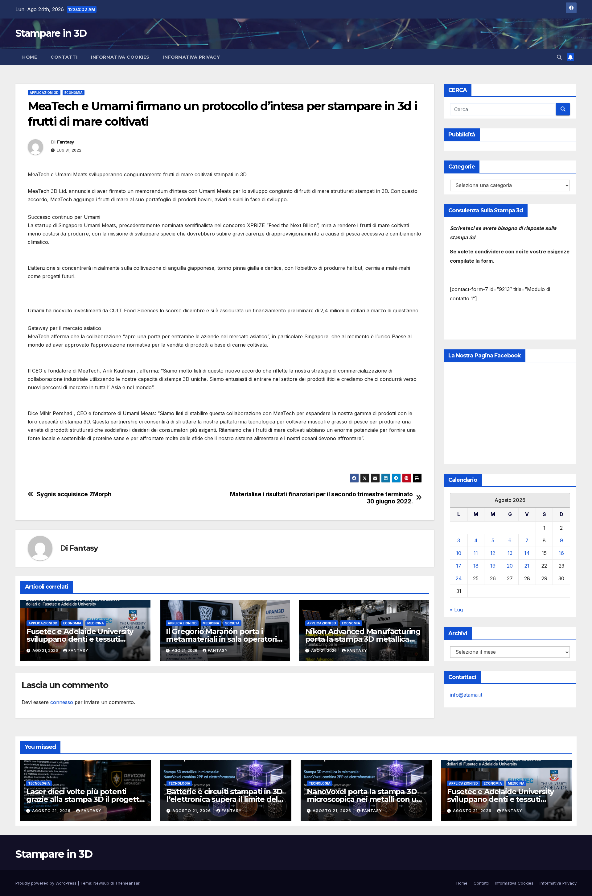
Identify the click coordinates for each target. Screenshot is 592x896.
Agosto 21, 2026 (52, 810)
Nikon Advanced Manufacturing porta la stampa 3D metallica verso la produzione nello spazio (363, 639)
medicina (95, 623)
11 (476, 553)
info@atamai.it (466, 695)
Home (29, 57)
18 (476, 566)
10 (458, 553)
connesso (61, 702)
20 (510, 566)
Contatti (64, 57)
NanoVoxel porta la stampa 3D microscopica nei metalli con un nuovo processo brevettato (364, 799)
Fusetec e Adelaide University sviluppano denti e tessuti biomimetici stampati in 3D (80, 639)
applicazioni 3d (44, 92)
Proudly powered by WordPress (46, 883)
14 (527, 553)
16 (561, 553)
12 (492, 553)
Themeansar (127, 883)
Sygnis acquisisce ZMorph (74, 494)
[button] (559, 57)
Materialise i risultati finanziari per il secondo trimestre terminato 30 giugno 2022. (321, 498)
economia (73, 92)
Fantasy (65, 142)
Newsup (101, 883)
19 (492, 566)
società (232, 623)
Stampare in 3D (50, 33)
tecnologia (39, 783)
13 (510, 553)
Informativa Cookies (120, 57)
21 (526, 566)
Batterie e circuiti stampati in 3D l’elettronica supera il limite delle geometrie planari (225, 799)
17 (458, 566)
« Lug (456, 609)
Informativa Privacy (191, 57)
